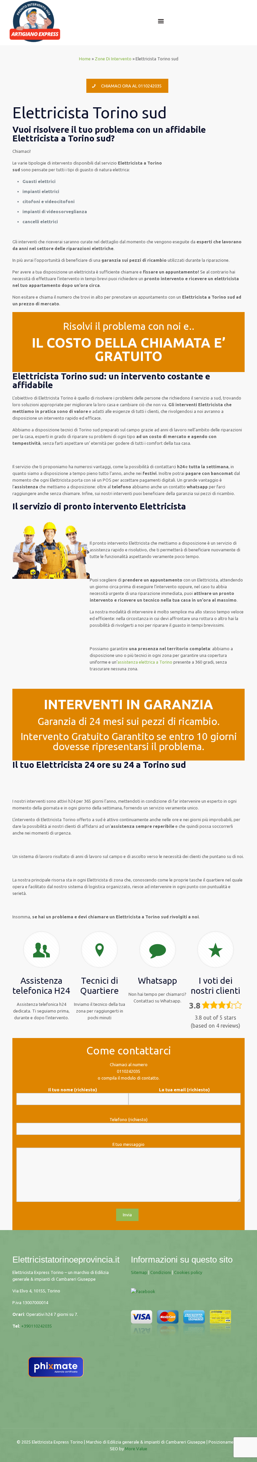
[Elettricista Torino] (34, 21)
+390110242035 (36, 1326)
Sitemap (139, 1272)
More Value (136, 1448)
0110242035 (128, 1071)
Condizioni (160, 1272)
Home (85, 58)
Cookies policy (188, 1272)
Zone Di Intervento (113, 58)
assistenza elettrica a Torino (144, 662)
